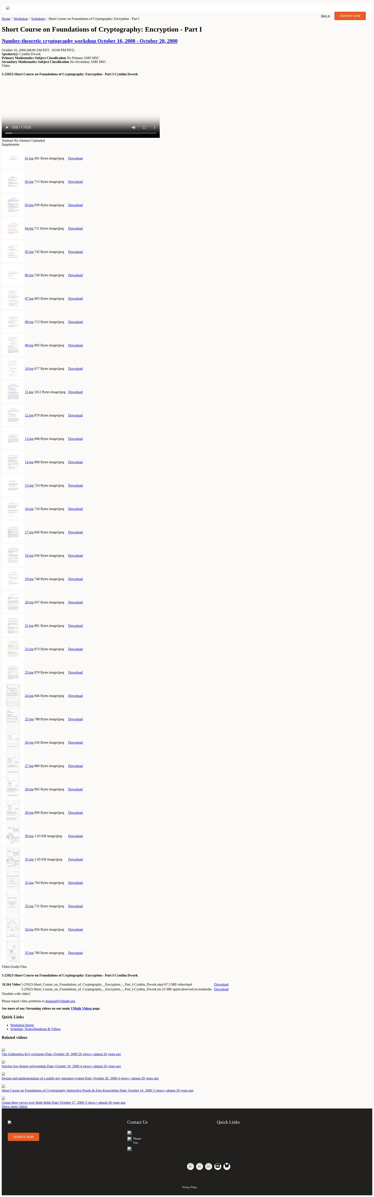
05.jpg (29, 252)
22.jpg (29, 649)
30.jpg (29, 836)
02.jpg (29, 181)
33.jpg (29, 906)
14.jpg (29, 462)
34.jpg (29, 929)
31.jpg (29, 859)
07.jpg (29, 298)
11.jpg (29, 392)
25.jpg (29, 719)
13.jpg (29, 439)
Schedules (38, 19)
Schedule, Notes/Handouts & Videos (35, 1029)
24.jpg (29, 696)
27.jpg (29, 766)
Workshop (21, 19)
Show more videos (14, 1106)
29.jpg (29, 812)
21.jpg (29, 625)
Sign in (325, 16)
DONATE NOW (350, 16)
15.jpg (29, 485)
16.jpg (29, 509)
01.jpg (29, 158)
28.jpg (29, 789)
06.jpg (29, 275)
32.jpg (29, 883)
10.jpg (29, 368)
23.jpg (29, 672)
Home (6, 19)
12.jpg (29, 415)
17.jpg (29, 532)
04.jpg (29, 228)
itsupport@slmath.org (60, 1001)
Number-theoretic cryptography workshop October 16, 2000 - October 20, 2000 (89, 41)
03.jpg (29, 205)
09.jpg (29, 345)
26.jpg (29, 742)
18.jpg (29, 555)
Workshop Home (22, 1025)
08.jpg (29, 322)
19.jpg (29, 579)
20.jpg (29, 602)
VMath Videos (81, 1008)
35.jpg (29, 953)
